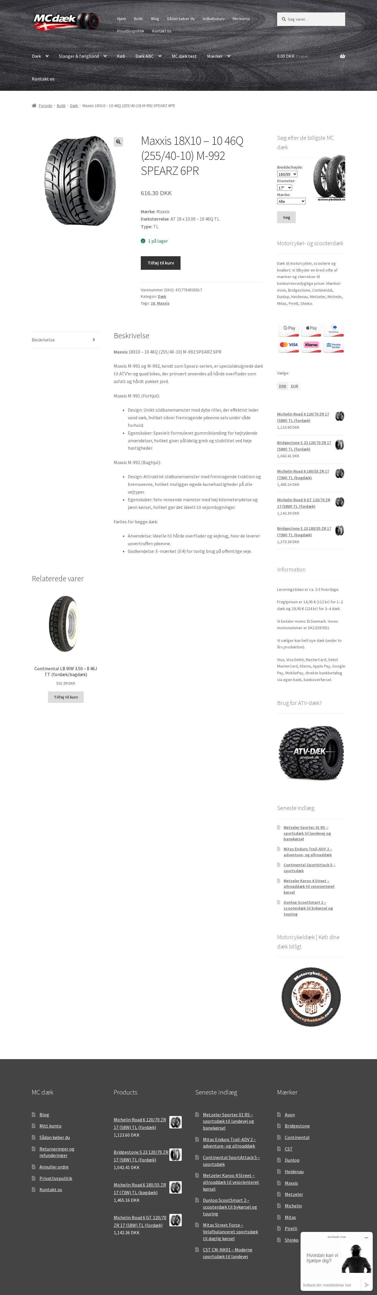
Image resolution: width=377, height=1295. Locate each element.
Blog (155, 18)
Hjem (121, 18)
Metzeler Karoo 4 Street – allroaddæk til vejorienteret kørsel (309, 886)
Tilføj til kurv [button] (66, 697)
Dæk (36, 56)
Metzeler (294, 1194)
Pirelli (291, 1228)
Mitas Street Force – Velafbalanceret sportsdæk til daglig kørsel (230, 1231)
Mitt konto (50, 1126)
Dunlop (292, 1160)
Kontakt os (161, 31)
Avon (290, 1114)
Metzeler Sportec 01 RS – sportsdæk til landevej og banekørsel (307, 833)
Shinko (292, 1240)
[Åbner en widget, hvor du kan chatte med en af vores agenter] (336, 1261)
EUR (294, 386)
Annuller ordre (54, 1167)
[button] (118, 142)
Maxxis (163, 303)
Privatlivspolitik (130, 31)
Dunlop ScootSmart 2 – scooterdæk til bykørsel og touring (308, 908)
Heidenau (294, 1171)
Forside (45, 105)
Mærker (215, 56)
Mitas (290, 1217)
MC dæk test (184, 56)
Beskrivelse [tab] (43, 340)
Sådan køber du (181, 18)
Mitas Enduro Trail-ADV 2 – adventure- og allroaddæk (308, 851)
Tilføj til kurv (161, 263)
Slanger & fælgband (79, 56)
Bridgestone (297, 1126)
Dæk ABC (144, 56)
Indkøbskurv (214, 18)
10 (153, 303)
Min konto (241, 18)
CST (289, 1149)
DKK (282, 386)
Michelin (293, 1206)
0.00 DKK (292, 56)
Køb (121, 56)
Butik (138, 18)
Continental (297, 1137)
